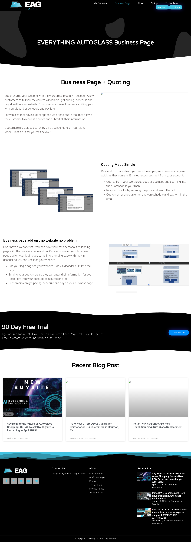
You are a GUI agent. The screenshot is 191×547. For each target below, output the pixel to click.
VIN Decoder (100, 3)
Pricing (154, 3)
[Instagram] (14, 481)
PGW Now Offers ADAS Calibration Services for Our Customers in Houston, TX (94, 427)
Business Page (122, 3)
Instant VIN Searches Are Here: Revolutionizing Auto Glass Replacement (157, 425)
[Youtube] (29, 481)
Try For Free (171, 3)
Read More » (157, 487)
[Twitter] (21, 481)
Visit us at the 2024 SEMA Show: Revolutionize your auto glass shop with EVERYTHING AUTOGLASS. (169, 513)
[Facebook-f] (6, 481)
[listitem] (49, 127)
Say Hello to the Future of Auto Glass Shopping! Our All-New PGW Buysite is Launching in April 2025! (30, 427)
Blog (140, 3)
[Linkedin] (36, 481)
